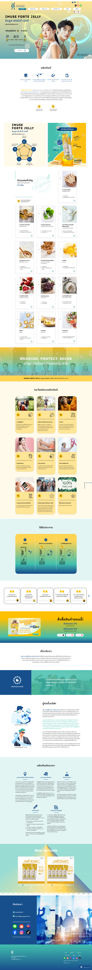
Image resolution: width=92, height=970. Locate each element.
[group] (46, 873)
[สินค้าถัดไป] (76, 870)
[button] (72, 2)
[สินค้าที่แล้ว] (16, 870)
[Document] (39, 106)
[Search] (75, 6)
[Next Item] (90, 596)
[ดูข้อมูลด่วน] (31, 870)
